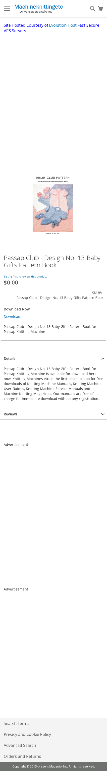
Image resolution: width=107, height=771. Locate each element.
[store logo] (38, 8)
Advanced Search (20, 745)
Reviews (10, 414)
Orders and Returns (22, 756)
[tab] (53, 358)
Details (9, 358)
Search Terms (16, 723)
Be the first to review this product (25, 276)
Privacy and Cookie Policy (27, 734)
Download (12, 316)
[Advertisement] (53, 89)
